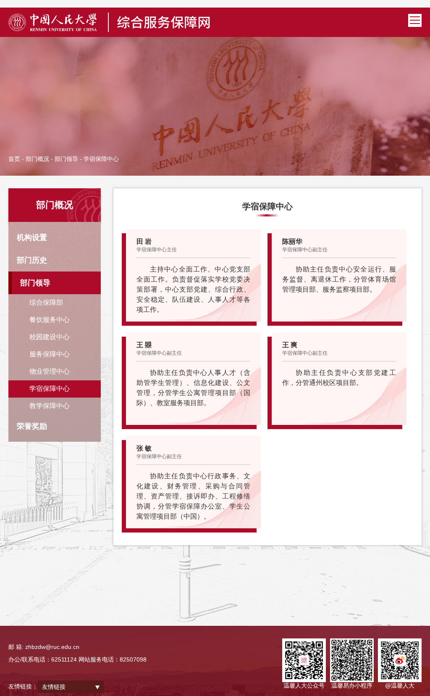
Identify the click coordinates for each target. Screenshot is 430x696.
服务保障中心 (49, 354)
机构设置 (32, 237)
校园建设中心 (49, 336)
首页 (14, 159)
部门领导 (66, 159)
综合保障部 (46, 302)
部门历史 (32, 260)
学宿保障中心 (49, 388)
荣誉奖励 (32, 426)
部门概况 (37, 159)
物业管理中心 (49, 371)
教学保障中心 (49, 405)
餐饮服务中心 (49, 319)
